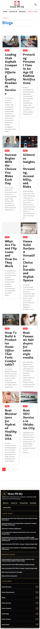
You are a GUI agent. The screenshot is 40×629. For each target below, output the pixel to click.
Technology (5, 614)
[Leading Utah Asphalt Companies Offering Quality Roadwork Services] (11, 41)
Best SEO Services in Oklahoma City (29, 419)
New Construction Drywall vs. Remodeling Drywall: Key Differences (19, 548)
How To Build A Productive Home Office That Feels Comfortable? (11, 349)
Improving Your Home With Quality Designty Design (18, 564)
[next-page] (17, 469)
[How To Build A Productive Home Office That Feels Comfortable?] (11, 319)
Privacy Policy (24, 503)
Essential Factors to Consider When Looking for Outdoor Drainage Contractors (19, 524)
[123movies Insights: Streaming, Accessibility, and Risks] (29, 142)
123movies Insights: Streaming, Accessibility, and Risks (29, 171)
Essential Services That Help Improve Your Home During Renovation (19, 519)
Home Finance (6, 619)
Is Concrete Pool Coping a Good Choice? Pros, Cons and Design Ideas (19, 533)
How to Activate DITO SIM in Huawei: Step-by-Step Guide (19, 544)
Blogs (7, 50)
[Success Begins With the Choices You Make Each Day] (11, 142)
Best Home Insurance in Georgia (12, 572)
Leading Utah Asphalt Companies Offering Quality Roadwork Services (11, 74)
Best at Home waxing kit (9, 576)
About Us (5, 503)
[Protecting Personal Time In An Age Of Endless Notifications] (29, 41)
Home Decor (5, 624)
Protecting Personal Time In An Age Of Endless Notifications (29, 68)
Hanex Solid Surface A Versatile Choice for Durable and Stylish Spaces (29, 261)
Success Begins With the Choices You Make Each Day (11, 169)
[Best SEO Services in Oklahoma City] (29, 397)
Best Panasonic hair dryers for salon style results (28, 345)
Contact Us (14, 503)
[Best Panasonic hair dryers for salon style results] (29, 319)
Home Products (6, 608)
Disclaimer (33, 503)
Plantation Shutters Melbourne (11, 528)
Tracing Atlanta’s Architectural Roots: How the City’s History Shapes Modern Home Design (18, 560)
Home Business (6, 587)
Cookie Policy (7, 507)
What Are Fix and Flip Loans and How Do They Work (11, 254)
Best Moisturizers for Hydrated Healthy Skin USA (11, 424)
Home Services (6, 603)
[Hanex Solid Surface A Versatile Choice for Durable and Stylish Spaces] (29, 228)
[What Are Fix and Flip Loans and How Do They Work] (11, 228)
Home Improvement (8, 592)
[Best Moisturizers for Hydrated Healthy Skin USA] (11, 397)
